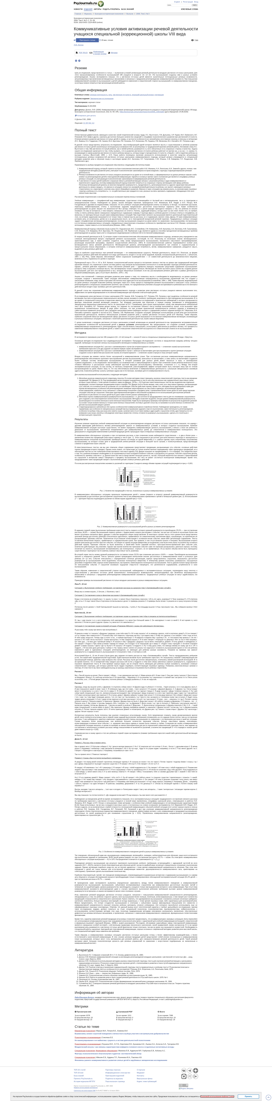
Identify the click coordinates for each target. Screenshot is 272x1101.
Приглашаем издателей (114, 1076)
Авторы (97, 9)
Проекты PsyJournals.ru (83, 1079)
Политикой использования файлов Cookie (217, 1096)
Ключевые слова (189, 9)
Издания (88, 9)
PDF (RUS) (83, 53)
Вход (196, 2)
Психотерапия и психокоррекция (88, 1037)
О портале (141, 1070)
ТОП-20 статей (79, 1070)
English (177, 2)
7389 (196, 40)
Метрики (114, 53)
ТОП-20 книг (79, 1073)
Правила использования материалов (86, 1087)
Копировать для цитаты (86, 116)
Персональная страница (115, 1081)
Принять (248, 1096)
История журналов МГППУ (84, 1081)
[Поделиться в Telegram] (79, 61)
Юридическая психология (85, 1031)
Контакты (140, 1076)
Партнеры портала (112, 1070)
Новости (78, 9)
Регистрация (188, 2)
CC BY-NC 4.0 (88, 123)
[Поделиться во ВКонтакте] (76, 61)
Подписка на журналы (114, 1079)
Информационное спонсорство (117, 1073)
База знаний (127, 9)
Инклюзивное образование (106, 1051)
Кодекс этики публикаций (147, 1081)
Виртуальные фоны (144, 1079)
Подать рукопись (111, 9)
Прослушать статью (87, 40)
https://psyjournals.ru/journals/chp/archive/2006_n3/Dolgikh (142, 112)
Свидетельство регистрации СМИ (85, 1090)
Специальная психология (85, 1051)
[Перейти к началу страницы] (268, 1097)
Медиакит (140, 1073)
